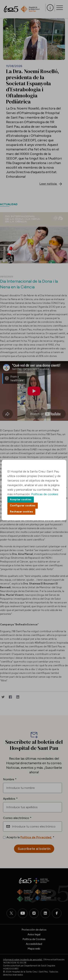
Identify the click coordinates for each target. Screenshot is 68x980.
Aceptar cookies (20, 499)
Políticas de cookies (44, 494)
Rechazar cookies (21, 511)
